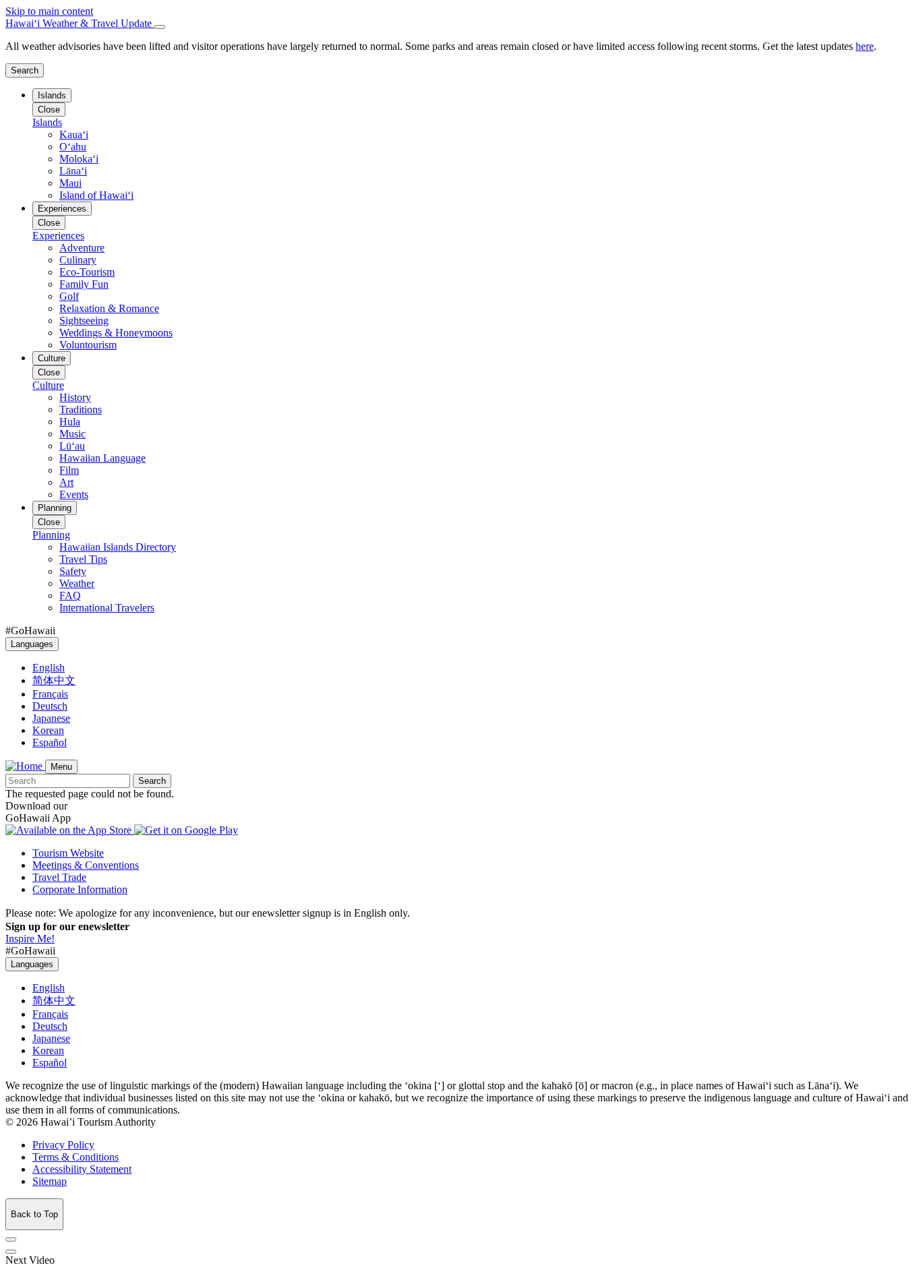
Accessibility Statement (81, 1169)
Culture (51, 358)
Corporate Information (79, 889)
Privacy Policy (63, 1145)
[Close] (159, 27)
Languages (32, 644)
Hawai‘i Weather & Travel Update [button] (79, 23)
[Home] (25, 766)
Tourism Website (68, 853)
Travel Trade (59, 877)
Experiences (62, 209)
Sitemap (49, 1181)
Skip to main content (49, 11)
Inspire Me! (30, 938)
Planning (54, 508)
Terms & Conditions (75, 1157)
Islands (52, 95)
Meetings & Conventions (85, 865)
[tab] (460, 24)
